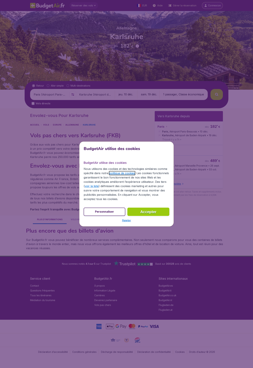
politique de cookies (122, 173)
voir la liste (92, 186)
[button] (126, 220)
